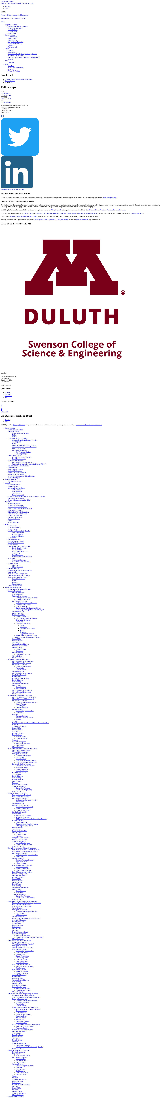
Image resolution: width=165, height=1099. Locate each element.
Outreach (7, 502)
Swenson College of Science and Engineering (14, 15)
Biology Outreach (17, 652)
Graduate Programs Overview (25, 860)
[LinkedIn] (82, 408)
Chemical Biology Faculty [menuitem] (16, 55)
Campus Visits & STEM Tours (17, 507)
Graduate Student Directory (20, 644)
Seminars (15, 721)
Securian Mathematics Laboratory (22, 947)
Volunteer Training (14, 519)
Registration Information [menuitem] (15, 42)
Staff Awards (12, 572)
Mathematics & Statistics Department (19, 940)
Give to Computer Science (24, 844)
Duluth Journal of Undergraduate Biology (28, 608)
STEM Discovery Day (15, 515)
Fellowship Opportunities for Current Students (23, 216)
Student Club (20, 1019)
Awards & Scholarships (19, 875)
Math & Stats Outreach (19, 985)
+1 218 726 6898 (6, 95)
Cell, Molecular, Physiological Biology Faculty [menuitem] (22, 54)
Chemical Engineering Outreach (22, 690)
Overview (19, 1067)
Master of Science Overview (24, 1026)
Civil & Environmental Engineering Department (22, 748)
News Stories (16, 565)
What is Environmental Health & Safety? (28, 1009)
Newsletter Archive (22, 738)
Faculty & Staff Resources (16, 543)
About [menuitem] (6, 64)
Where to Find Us (21, 1023)
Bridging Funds (27, 213)
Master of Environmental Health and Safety (25, 1007)
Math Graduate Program (19, 949)
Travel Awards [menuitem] (12, 47)
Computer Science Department (17, 793)
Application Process (22, 767)
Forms (14, 443)
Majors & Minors (13, 431)
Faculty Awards (13, 544)
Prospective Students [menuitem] (11, 25)
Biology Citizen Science (15, 505)
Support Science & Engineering (18, 574)
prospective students (82, 219)
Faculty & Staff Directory (23, 1014)
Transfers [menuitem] (11, 45)
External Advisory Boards (16, 541)
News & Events (13, 563)
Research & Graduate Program (21, 764)
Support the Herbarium (27, 634)
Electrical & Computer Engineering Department (22, 901)
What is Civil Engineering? (20, 752)
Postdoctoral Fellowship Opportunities (20, 570)
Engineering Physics (22, 1060)
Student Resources (21, 1074)
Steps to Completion (22, 961)
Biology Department (14, 591)
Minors (14, 436)
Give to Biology (17, 656)
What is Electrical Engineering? (21, 904)
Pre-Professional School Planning (18, 466)
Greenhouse (19, 622)
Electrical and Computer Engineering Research (26, 918)
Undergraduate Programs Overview (27, 598)
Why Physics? (16, 1054)
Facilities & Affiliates (18, 615)
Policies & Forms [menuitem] (13, 40)
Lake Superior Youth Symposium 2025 (20, 508)
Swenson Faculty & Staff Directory (19, 575)
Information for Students (15, 430)
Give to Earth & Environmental (25, 898)
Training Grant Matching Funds (87, 213)
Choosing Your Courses (23, 599)
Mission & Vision (13, 568)
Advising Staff (16, 442)
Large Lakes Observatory (16, 498)
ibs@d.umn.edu (5, 93)
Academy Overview (18, 532)
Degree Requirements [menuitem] (14, 43)
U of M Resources (17, 555)
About (6, 524)
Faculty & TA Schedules (19, 831)
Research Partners (13, 486)
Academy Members (18, 536)
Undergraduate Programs (19, 596)
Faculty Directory (17, 640)
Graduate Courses (21, 959)
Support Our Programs (19, 742)
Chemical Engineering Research (22, 673)
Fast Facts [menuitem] (11, 66)
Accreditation (12, 538)
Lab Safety (15, 724)
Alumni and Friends (14, 527)
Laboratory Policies (22, 707)
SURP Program (20, 706)
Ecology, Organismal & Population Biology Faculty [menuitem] (24, 57)
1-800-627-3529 (6, 99)
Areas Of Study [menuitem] (13, 30)
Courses (14, 1076)
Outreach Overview (14, 503)
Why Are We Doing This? (20, 551)
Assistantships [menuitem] (12, 31)
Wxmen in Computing (23, 817)
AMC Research (17, 491)
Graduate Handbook (22, 1072)
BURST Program (21, 606)
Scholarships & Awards (15, 469)
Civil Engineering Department (21, 750)
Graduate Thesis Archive (23, 870)
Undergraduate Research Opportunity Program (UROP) (29, 464)
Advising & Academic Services (17, 438)
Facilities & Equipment (23, 769)
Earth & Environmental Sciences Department (22, 848)
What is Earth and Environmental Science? (25, 851)
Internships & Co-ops (14, 455)
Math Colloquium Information (21, 964)
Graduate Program (17, 709)
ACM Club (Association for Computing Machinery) (31, 819)
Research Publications (22, 810)
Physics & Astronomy (18, 1052)
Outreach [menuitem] (11, 69)
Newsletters (19, 651)
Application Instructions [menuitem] (15, 28)
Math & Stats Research (19, 970)
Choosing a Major (21, 454)
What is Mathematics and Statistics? (23, 944)
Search (3, 11)
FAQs (10, 520)
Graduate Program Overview (25, 711)
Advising (7, 392)
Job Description (17, 550)
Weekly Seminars (17, 567)
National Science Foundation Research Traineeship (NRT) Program (55, 213)
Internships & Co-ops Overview (22, 457)
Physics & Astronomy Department (18, 1050)
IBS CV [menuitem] (10, 50)
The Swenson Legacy (15, 586)
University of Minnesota (19, 425)
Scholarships (8, 396)
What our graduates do (23, 1055)
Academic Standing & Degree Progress (24, 445)
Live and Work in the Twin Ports (22, 556)
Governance (12, 558)
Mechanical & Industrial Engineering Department (23, 994)
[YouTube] (82, 410)
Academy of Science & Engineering (19, 531)
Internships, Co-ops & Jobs (20, 678)
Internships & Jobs (17, 733)
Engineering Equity (14, 539)
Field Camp (19, 856)
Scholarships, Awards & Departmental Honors (26, 637)
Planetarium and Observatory (21, 1084)
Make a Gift (4, 412)
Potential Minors (21, 1062)
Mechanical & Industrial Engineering (23, 995)
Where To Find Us (17, 658)
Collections (23, 627)
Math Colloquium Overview (24, 966)
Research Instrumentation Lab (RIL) (19, 500)
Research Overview (14, 484)
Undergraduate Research (15, 460)
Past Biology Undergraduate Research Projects (30, 610)
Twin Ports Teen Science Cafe (17, 514)
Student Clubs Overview (23, 815)
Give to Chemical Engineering (21, 692)
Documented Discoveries (27, 628)
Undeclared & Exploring (19, 450)
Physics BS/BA (20, 1059)
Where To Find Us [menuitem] (14, 71)
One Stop (7, 6)
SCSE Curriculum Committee (21, 562)
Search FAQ (16, 553)
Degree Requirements (22, 956)
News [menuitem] (6, 61)
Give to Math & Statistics (23, 990)
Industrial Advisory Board (20, 784)
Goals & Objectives (22, 958)
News (6, 397)
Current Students (10, 81)
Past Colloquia (20, 968)
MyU (6, 8)
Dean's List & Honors (18, 448)
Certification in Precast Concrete (26, 760)
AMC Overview (17, 490)
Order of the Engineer (15, 471)
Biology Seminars (17, 613)
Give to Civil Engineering (24, 790)
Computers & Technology (16, 474)
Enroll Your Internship (19, 459)
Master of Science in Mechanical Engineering (26, 1024)
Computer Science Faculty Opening (27, 824)
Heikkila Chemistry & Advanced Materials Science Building (26, 496)
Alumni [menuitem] (10, 59)
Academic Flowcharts (22, 1002)
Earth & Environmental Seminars (22, 872)
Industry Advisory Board (19, 839)
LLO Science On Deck (15, 510)
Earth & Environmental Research (22, 865)
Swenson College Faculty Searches (19, 546)
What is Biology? (17, 594)
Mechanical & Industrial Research (22, 1030)
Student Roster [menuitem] (12, 52)
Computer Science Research (20, 805)
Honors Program (21, 704)
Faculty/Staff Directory (15, 481)
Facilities (18, 719)
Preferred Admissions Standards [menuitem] (18, 26)
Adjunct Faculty (17, 882)
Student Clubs (12, 467)
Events (14, 580)
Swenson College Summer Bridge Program (21, 476)
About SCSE (12, 526)
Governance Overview (19, 560)
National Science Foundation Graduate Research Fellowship (107, 210)
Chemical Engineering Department (18, 659)
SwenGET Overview (18, 579)
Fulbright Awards (56, 210)
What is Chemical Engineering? (21, 663)
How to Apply (20, 1069)
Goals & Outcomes (22, 771)
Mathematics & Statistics (19, 942)
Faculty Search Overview (20, 548)
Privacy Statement (80, 425)
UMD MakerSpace (14, 478)
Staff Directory (16, 493)
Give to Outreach (13, 522)
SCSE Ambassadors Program (17, 472)
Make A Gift (20, 745)
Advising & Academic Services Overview (25, 440)
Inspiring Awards (17, 534)
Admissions (19, 712)
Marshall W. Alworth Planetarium (18, 512)
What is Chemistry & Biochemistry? (23, 699)
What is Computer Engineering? (22, 906)
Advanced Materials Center (16, 488)
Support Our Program (22, 1021)
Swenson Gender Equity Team (17, 577)
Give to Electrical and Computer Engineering (29, 937)
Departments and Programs (13, 587)
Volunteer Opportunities (15, 517)
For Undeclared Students (23, 452)
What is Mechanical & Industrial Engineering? (26, 997)
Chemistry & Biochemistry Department (20, 695)
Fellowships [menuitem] (12, 33)
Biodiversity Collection (23, 620)
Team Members (17, 584)
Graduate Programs (10, 479)
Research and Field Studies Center (26, 635)
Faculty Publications (22, 973)
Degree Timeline (21, 863)
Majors (14, 435)
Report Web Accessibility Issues (93, 425)
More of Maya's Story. (109, 197)
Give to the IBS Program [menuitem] (15, 67)
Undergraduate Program (19, 664)
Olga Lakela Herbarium (23, 623)
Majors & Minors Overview (20, 433)
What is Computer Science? (20, 796)
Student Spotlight (21, 688)
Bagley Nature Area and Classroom (26, 618)
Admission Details (21, 1011)
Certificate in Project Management (26, 762)
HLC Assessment (21, 915)
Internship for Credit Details (24, 826)
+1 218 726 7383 (6, 102)
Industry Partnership (18, 495)
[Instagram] (82, 407)
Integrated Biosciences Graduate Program (13, 18)
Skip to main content (7, 1)
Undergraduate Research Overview (23, 462)
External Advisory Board (19, 874)
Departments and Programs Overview (19, 589)
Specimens (23, 632)
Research (7, 394)
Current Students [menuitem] (10, 35)
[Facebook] (82, 405)
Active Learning (13, 529)
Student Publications (22, 963)
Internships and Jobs (18, 779)
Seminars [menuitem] (11, 62)
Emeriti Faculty (16, 884)
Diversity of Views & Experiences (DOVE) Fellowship (51, 219)
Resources (15, 582)
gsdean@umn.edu (137, 213)
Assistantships (20, 954)
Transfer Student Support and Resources (24, 447)
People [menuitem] (7, 49)
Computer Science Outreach (20, 838)
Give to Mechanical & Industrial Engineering (29, 1047)
